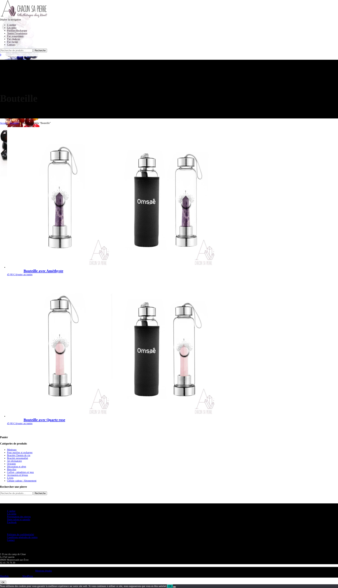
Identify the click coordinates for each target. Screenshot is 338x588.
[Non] (174, 586)
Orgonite (11, 464)
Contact (11, 44)
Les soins (11, 27)
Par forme (12, 42)
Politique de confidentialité (20, 534)
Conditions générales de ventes (22, 537)
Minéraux (12, 449)
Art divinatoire (14, 461)
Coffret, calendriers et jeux (20, 472)
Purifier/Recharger (17, 30)
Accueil (4, 123)
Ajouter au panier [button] (24, 274)
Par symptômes (15, 36)
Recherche (40, 493)
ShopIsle (4, 576)
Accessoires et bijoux (17, 475)
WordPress (27, 576)
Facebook (12, 522)
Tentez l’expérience (17, 33)
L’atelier (11, 25)
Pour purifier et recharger (20, 452)
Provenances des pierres (19, 516)
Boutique (14, 123)
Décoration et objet (16, 466)
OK (3, 582)
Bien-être (11, 469)
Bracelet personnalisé (17, 458)
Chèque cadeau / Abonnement (21, 480)
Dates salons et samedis (18, 519)
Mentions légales (43, 570)
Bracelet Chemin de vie (18, 455)
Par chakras (13, 39)
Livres (10, 478)
